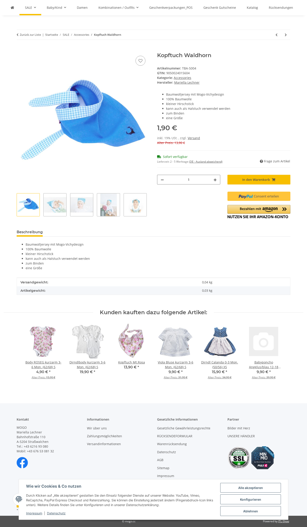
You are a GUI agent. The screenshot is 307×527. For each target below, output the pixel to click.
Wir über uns (97, 428)
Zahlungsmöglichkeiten (104, 436)
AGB (160, 460)
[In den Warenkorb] (20, 49)
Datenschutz (56, 513)
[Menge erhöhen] (215, 179)
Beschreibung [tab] (30, 232)
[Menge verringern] (162, 179)
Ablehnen (250, 511)
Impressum (34, 513)
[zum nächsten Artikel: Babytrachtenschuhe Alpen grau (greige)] (285, 35)
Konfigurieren (250, 499)
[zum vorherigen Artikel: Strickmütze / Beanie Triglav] (276, 35)
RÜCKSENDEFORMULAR (174, 436)
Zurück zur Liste (30, 35)
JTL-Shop (283, 521)
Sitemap (163, 468)
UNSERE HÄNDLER (241, 436)
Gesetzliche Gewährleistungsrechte (183, 428)
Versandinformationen (104, 444)
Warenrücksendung (172, 444)
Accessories (182, 78)
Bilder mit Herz (238, 428)
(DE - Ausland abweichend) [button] (205, 162)
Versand (194, 138)
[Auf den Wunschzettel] (140, 61)
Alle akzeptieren (250, 488)
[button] (259, 211)
